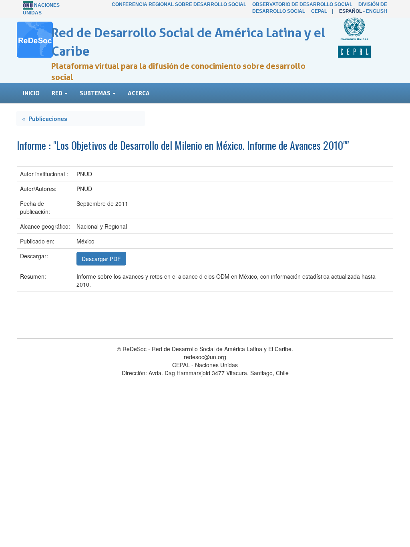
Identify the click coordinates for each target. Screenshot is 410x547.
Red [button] (58, 93)
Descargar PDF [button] (101, 259)
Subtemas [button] (96, 93)
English (376, 11)
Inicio (31, 93)
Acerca (139, 93)
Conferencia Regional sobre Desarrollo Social (179, 4)
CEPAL (319, 11)
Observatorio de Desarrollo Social (302, 4)
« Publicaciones (44, 119)
